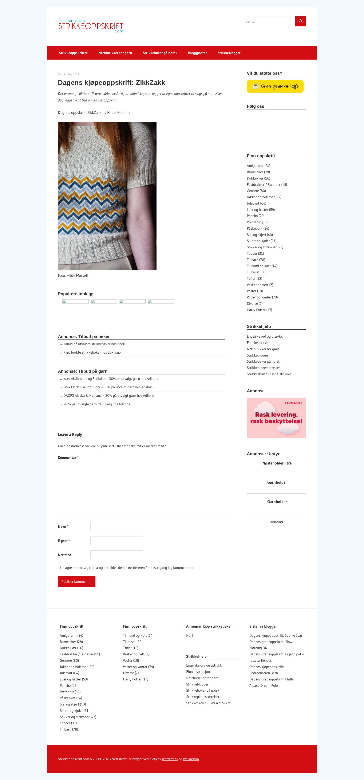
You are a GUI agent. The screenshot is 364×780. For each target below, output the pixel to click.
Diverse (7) (255, 303)
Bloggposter (197, 53)
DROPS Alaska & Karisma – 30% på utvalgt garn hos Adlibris (108, 395)
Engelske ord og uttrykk (265, 336)
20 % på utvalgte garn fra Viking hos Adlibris (96, 404)
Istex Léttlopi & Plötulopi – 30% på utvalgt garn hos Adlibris (108, 387)
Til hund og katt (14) (262, 266)
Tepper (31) (255, 253)
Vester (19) (255, 291)
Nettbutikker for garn (115, 53)
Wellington (191, 759)
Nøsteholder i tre (277, 463)
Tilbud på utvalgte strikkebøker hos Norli (94, 344)
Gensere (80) (256, 190)
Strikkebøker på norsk (160, 53)
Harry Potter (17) (259, 309)
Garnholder (277, 482)
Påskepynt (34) (258, 228)
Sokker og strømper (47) (265, 247)
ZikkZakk (94, 112)
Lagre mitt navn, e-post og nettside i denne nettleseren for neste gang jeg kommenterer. (128, 567)
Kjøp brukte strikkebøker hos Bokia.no (92, 352)
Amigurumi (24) (258, 165)
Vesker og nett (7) (260, 284)
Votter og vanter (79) (262, 297)
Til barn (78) (256, 259)
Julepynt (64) (256, 203)
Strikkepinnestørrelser (263, 367)
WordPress (170, 759)
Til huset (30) (256, 272)
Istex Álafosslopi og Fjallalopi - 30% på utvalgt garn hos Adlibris (110, 378)
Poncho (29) (256, 215)
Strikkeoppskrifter (73, 53)
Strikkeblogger (229, 53)
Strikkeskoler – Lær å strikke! (269, 374)
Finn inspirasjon (258, 342)
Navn (63, 526)
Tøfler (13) (254, 278)
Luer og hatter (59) (261, 209)
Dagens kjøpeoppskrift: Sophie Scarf (276, 635)
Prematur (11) (257, 222)
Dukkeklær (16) (258, 178)
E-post (64, 540)
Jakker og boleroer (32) (264, 197)
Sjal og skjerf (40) (260, 234)
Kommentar (68, 457)
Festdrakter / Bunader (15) (267, 184)
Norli (190, 635)
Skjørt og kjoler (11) (262, 240)
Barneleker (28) (258, 172)
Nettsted (64, 554)
